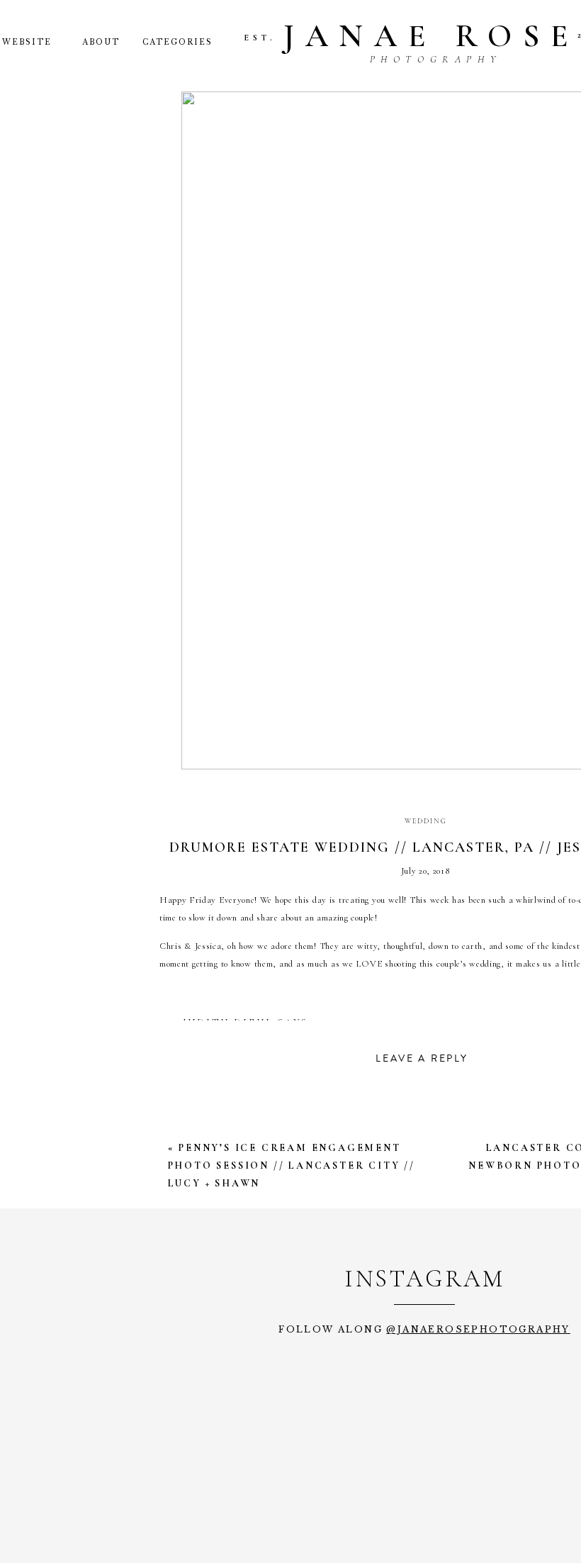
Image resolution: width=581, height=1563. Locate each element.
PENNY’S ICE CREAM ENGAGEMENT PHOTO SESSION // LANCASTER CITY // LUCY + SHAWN (291, 1165)
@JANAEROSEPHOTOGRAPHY (478, 1329)
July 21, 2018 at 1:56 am (258, 1041)
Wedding (426, 821)
